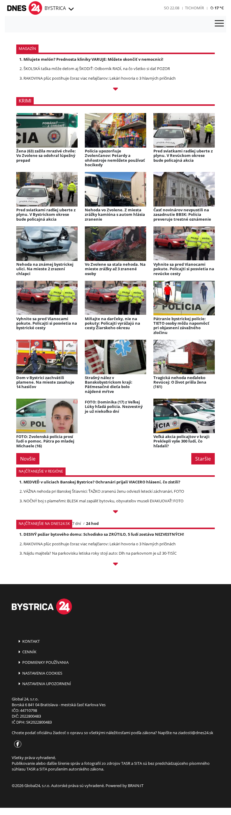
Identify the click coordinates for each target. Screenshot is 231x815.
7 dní (76, 523)
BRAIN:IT (135, 785)
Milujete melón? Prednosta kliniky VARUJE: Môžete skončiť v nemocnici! (93, 59)
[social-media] (16, 744)
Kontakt (30, 641)
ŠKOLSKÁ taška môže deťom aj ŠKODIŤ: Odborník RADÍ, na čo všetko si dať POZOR (96, 68)
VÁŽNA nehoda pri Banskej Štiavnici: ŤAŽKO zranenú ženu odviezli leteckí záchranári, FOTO (103, 491)
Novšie (27, 458)
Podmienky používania (45, 662)
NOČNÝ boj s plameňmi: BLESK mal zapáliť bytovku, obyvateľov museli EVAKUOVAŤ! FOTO (103, 501)
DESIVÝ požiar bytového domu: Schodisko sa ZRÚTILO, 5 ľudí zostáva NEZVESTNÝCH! (103, 534)
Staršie (203, 458)
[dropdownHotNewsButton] (115, 90)
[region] (70, 9)
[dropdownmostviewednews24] (115, 565)
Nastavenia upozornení (46, 683)
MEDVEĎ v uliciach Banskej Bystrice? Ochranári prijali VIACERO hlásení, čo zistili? (101, 482)
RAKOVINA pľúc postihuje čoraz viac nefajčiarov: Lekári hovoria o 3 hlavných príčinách (99, 78)
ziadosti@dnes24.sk (195, 732)
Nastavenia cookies (41, 673)
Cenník (28, 651)
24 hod (92, 523)
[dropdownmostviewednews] (115, 512)
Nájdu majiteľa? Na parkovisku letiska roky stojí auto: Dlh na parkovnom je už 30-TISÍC (100, 553)
